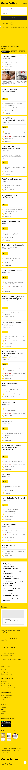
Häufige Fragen (5, 672)
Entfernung (22, 51)
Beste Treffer (5, 51)
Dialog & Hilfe (5, 667)
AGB (18, 750)
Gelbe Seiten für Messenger (8, 686)
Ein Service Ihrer (7, 764)
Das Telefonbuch (5, 697)
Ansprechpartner (5, 670)
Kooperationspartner (6, 695)
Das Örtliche (4, 700)
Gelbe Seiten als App (6, 684)
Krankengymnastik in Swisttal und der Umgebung (11, 631)
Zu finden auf (5, 704)
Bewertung (14, 51)
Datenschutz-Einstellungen (8, 750)
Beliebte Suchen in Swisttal (8, 647)
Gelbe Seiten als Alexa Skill (8, 688)
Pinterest (3, 711)
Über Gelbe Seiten (7, 678)
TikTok (2, 713)
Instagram (3, 707)
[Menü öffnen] (26, 3)
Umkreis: (4, 23)
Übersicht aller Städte (6, 674)
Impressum (4, 748)
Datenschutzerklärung (15, 748)
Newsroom (4, 681)
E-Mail (5, 98)
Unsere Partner (6, 692)
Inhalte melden (5, 753)
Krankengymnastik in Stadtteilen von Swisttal (10, 639)
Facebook (3, 709)
